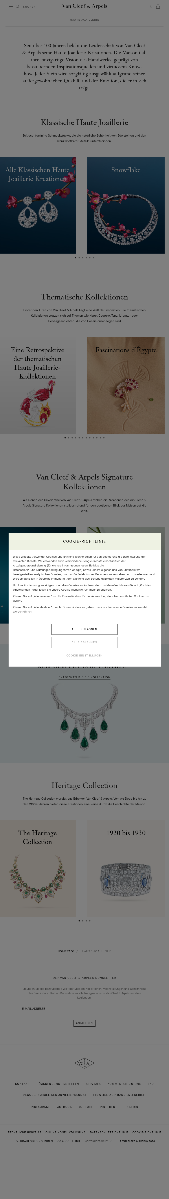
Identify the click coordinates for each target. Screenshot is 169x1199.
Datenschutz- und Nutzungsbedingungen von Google (47, 570)
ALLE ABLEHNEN (84, 642)
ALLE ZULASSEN (84, 629)
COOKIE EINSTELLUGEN (84, 655)
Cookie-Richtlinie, (72, 589)
